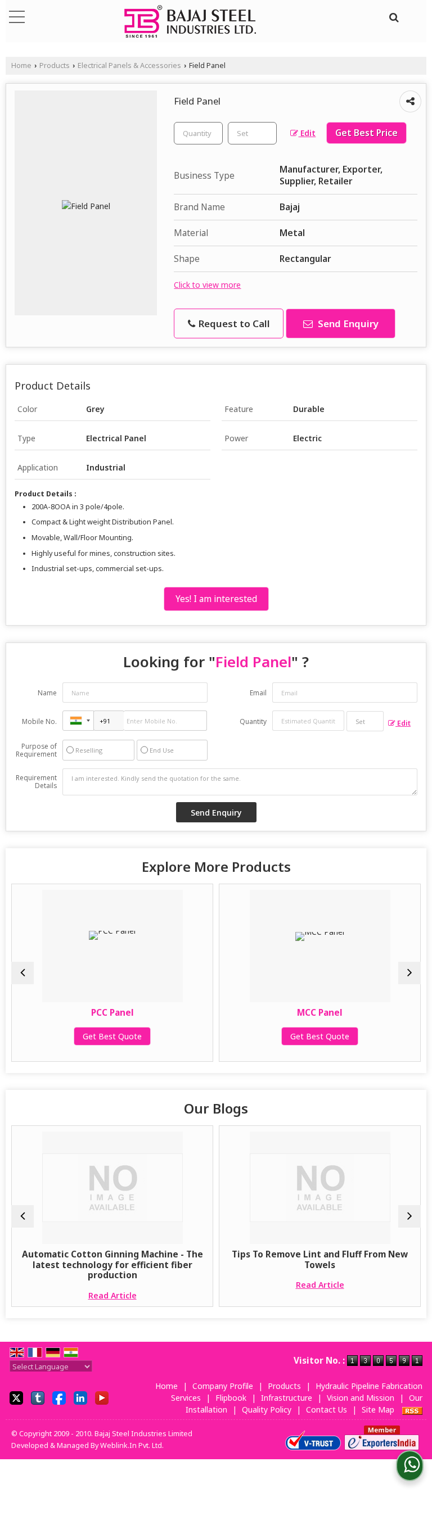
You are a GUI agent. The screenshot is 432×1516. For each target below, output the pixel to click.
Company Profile (222, 1386)
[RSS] (412, 1409)
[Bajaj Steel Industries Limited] (190, 22)
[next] (409, 973)
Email (258, 693)
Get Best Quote (43, 1036)
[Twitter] (16, 1397)
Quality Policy (266, 1409)
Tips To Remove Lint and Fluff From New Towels (251, 1259)
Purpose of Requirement (36, 750)
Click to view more (207, 284)
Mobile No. (39, 721)
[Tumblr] (37, 1397)
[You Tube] (102, 1397)
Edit (307, 133)
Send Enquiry (347, 323)
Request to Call (233, 323)
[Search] (392, 15)
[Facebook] (59, 1397)
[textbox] (252, 133)
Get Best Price (366, 133)
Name (47, 693)
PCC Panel (42, 1013)
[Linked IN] (80, 1397)
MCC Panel (250, 1013)
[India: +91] (78, 721)
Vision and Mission (360, 1397)
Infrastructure (286, 1397)
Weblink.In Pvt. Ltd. (132, 1445)
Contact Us (326, 1409)
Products (54, 65)
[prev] (22, 973)
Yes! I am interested (216, 599)
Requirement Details (36, 782)
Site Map (378, 1409)
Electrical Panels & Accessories (129, 65)
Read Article (43, 1295)
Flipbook (230, 1397)
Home (21, 65)
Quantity (253, 721)
